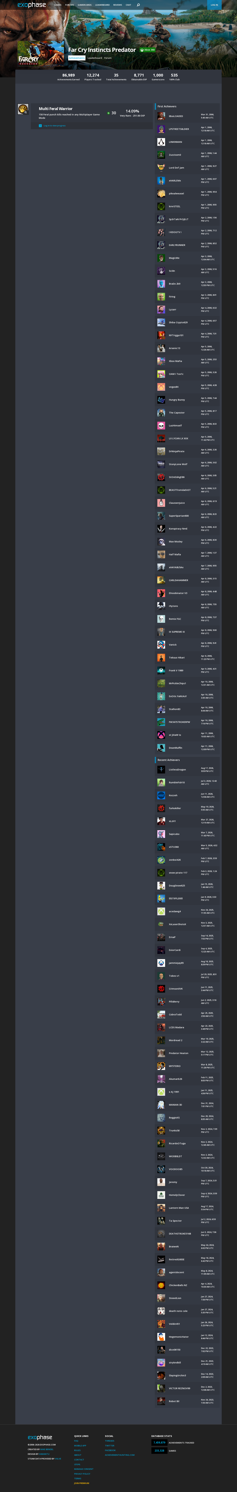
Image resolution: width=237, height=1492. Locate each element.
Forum (108, 57)
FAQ (76, 1440)
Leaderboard (102, 4)
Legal (77, 1464)
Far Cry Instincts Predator (102, 50)
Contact (79, 1459)
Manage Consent (84, 1469)
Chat (128, 4)
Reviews (117, 4)
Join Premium (81, 1483)
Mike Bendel (47, 1449)
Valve (58, 1458)
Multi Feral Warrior (55, 108)
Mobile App (80, 1445)
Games (57, 4)
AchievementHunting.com (120, 1454)
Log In (214, 4)
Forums (69, 4)
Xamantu (44, 1454)
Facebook (110, 1450)
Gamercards (85, 4)
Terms (77, 1478)
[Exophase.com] (34, 5)
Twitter (109, 1445)
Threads (109, 1440)
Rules (77, 1450)
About (77, 1454)
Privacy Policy (82, 1473)
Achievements (77, 57)
